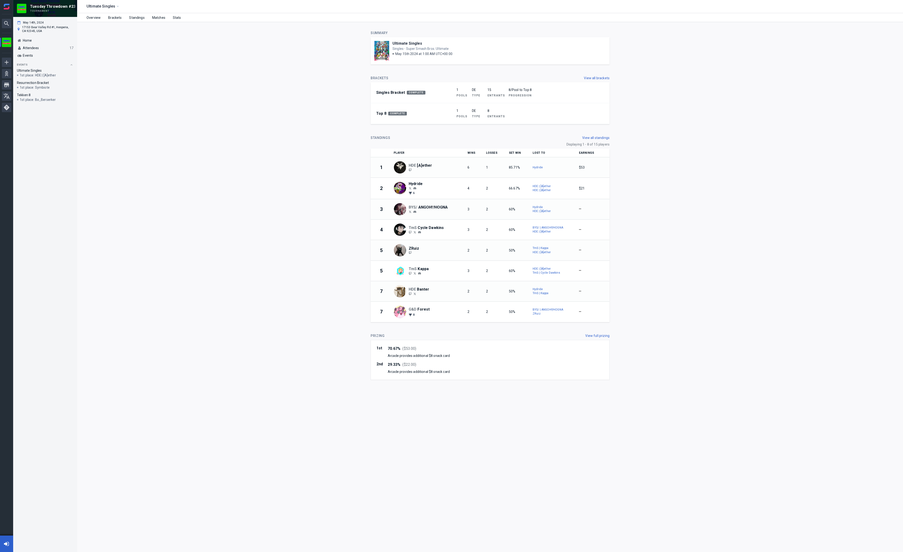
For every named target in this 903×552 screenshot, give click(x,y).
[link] (414, 188)
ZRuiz (537, 313)
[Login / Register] (6, 544)
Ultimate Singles (407, 43)
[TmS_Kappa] (414, 273)
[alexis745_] (410, 232)
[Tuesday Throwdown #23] (6, 43)
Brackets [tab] (115, 18)
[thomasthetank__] (419, 232)
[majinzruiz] (410, 253)
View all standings (596, 138)
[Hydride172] (410, 188)
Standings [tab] (136, 18)
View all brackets (597, 78)
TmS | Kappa (541, 248)
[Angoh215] (410, 211)
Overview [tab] (94, 18)
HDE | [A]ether (542, 186)
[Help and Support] (6, 107)
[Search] (6, 23)
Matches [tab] (158, 18)
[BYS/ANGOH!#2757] (414, 211)
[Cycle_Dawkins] (414, 232)
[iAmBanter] (410, 294)
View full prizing (597, 336)
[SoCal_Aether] (410, 170)
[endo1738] (414, 188)
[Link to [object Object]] (401, 167)
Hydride (538, 167)
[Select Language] (6, 96)
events (22, 64)
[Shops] (6, 85)
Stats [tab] (177, 18)
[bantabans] (414, 294)
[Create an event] (6, 62)
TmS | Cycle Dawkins (546, 272)
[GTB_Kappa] (410, 273)
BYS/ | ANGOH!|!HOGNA (548, 227)
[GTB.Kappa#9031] (419, 273)
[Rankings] (6, 73)
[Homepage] (6, 6)
